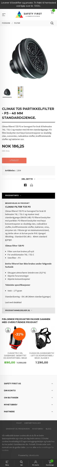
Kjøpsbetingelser (32, 423)
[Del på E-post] (31, 186)
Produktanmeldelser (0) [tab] (17, 310)
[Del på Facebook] (25, 186)
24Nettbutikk (34, 455)
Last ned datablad (13, 302)
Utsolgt (14, 160)
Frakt (19, 423)
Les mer (29, 447)
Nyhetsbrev (37, 429)
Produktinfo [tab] (12, 196)
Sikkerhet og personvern (18, 429)
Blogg (48, 429)
